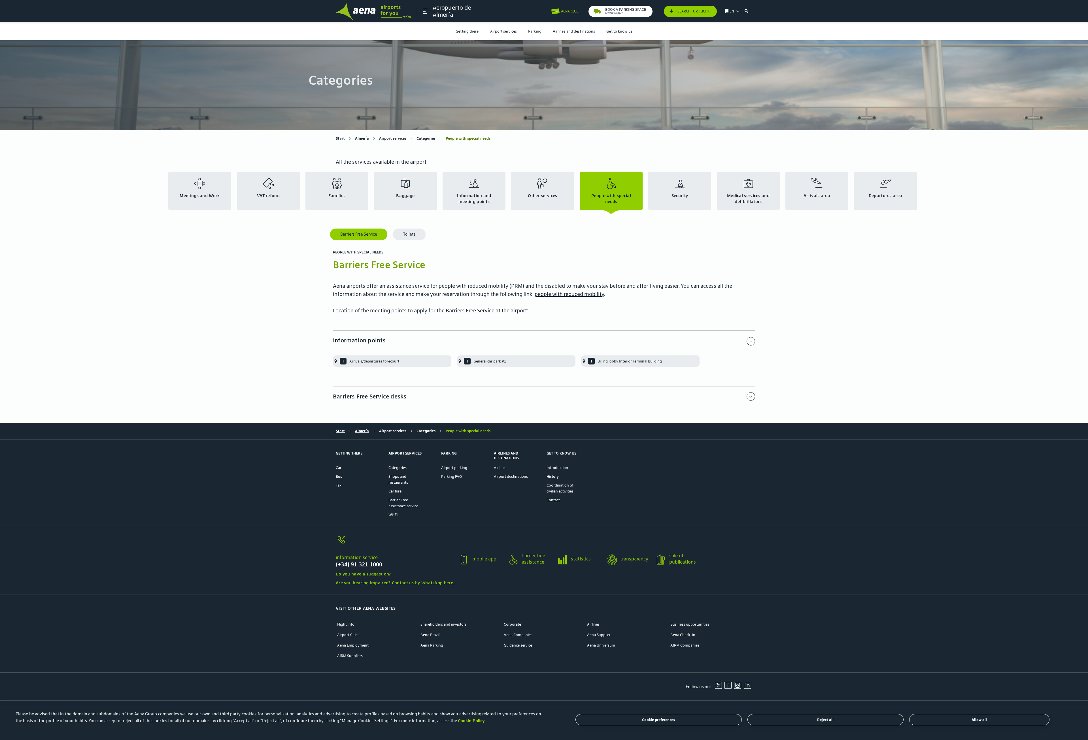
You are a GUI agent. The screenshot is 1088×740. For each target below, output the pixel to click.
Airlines (500, 467)
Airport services (503, 31)
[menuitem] (467, 31)
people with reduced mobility (569, 294)
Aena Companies (518, 634)
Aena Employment (353, 645)
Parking (534, 31)
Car (338, 467)
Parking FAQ (451, 476)
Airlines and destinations (574, 31)
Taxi (339, 485)
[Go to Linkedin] (747, 687)
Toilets (409, 234)
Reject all (825, 719)
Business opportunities (689, 624)
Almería (362, 138)
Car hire (394, 491)
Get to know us (619, 31)
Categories (425, 138)
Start (340, 138)
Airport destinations (511, 476)
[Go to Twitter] (718, 687)
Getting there (467, 31)
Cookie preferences (658, 719)
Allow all (979, 719)
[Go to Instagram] (737, 687)
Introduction (557, 467)
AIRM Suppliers (350, 655)
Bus (339, 476)
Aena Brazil (429, 634)
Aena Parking (431, 645)
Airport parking (454, 467)
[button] (425, 11)
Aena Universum (601, 645)
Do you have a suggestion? (363, 574)
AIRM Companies (684, 645)
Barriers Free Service (358, 234)
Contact (553, 500)
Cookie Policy (471, 720)
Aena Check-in (682, 634)
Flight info (345, 624)
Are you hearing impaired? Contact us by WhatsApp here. (395, 582)
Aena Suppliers (599, 634)
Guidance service (518, 645)
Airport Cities (348, 634)
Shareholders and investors (443, 624)
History (553, 476)
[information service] (395, 543)
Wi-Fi (393, 514)
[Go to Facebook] (728, 687)
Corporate (512, 624)
